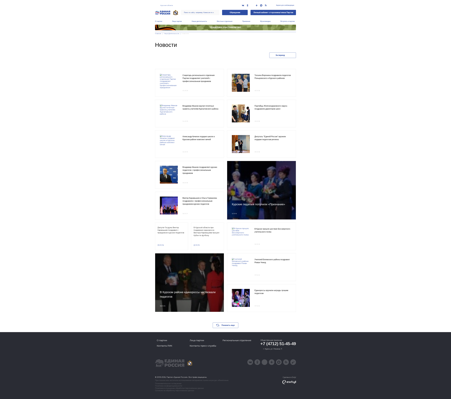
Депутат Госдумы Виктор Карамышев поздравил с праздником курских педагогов (170, 230)
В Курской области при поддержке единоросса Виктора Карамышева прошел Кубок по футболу (206, 231)
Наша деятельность (199, 21)
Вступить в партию (287, 21)
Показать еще (228, 325)
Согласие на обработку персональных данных (174, 391)
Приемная (246, 21)
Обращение (235, 12)
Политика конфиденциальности (168, 386)
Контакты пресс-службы (203, 346)
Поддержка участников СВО (225, 27)
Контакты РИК (164, 346)
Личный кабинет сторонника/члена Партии (273, 12)
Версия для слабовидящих (285, 5)
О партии (158, 21)
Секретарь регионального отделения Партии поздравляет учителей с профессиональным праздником (199, 78)
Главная (158, 33)
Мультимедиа (265, 21)
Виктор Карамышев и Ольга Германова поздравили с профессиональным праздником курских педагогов (200, 201)
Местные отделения (224, 21)
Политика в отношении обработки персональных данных (179, 388)
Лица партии (177, 21)
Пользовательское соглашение (168, 384)
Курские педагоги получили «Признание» (258, 204)
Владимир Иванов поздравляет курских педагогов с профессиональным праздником (200, 170)
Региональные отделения (237, 340)
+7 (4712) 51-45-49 (278, 343)
